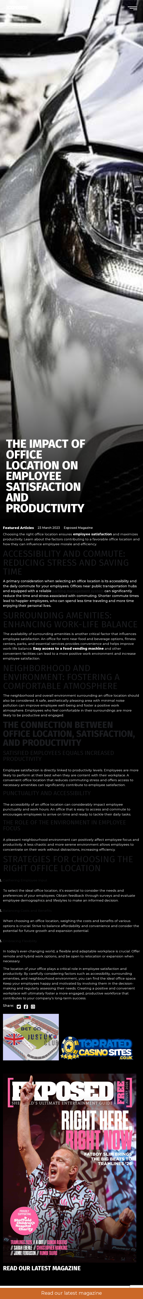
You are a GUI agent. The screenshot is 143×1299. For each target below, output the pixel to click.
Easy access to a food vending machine (68, 648)
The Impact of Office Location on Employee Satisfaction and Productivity (45, 476)
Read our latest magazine (71, 1293)
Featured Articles (18, 528)
